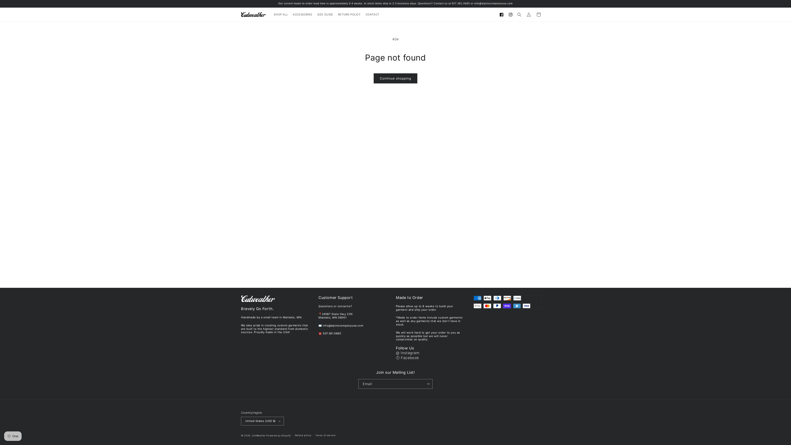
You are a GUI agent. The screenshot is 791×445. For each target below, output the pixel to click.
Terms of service (325, 435)
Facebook (410, 358)
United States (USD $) (260, 421)
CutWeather (259, 435)
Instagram (410, 353)
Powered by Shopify (278, 435)
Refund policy (303, 435)
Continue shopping (395, 78)
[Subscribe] (427, 384)
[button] (519, 14)
